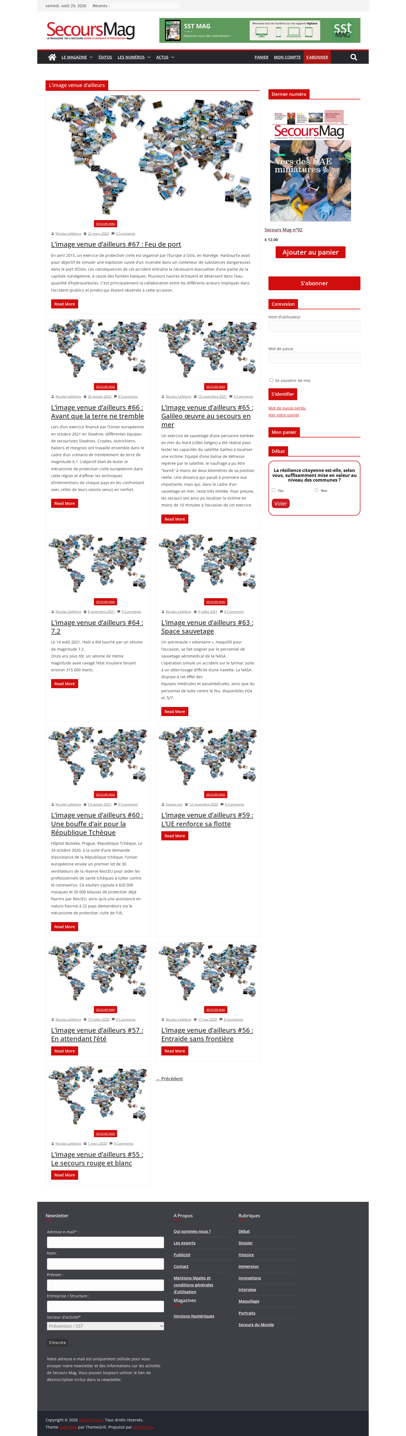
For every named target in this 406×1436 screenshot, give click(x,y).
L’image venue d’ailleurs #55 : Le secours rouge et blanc (97, 1158)
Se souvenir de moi (292, 380)
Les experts (185, 1242)
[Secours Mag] (52, 57)
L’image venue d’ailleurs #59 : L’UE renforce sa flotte (207, 819)
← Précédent (169, 1079)
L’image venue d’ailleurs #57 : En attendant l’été (97, 1034)
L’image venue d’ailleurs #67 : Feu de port (116, 244)
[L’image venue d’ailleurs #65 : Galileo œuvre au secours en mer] (208, 349)
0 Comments (125, 233)
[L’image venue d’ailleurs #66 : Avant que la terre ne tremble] (98, 349)
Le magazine (74, 57)
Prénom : (55, 1274)
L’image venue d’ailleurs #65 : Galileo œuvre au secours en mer (207, 416)
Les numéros (131, 57)
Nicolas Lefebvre (68, 233)
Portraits (247, 1313)
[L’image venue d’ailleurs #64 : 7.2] (98, 564)
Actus (162, 57)
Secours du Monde (256, 1324)
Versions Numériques (194, 1316)
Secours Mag (105, 224)
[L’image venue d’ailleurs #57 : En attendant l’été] (98, 971)
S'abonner (314, 283)
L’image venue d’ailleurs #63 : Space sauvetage (207, 626)
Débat (244, 1231)
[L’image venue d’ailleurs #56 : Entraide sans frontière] (208, 971)
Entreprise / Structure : (68, 1295)
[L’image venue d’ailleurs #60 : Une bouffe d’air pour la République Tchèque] (98, 756)
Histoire (246, 1254)
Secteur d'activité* (64, 1317)
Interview (247, 1289)
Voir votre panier (283, 415)
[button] (90, 57)
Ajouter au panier (311, 252)
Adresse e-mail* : (63, 1231)
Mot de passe (280, 348)
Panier (261, 57)
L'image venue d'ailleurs (71, 224)
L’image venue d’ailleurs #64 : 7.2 (97, 626)
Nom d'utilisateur (284, 317)
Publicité (182, 1254)
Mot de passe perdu (287, 408)
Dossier (246, 1242)
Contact (181, 1266)
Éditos (105, 57)
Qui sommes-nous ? (192, 1231)
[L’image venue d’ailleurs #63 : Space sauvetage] (208, 564)
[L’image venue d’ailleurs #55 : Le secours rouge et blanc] (98, 1096)
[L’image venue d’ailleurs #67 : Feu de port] (153, 155)
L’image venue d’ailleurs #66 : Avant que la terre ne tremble (97, 411)
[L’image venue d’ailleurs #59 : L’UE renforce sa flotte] (208, 756)
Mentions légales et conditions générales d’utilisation (193, 1284)
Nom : (52, 1253)
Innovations (250, 1278)
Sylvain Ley (174, 804)
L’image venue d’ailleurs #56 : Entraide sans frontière (207, 1034)
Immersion (249, 1266)
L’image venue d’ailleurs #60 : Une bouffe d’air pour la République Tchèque (97, 823)
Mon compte (287, 57)
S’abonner (317, 57)
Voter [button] (281, 503)
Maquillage (249, 1301)
